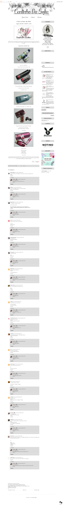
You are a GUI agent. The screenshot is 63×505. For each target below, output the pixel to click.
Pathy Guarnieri (12, 252)
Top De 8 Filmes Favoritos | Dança (49, 100)
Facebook (16, 384)
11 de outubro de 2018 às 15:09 (21, 449)
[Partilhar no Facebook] (23, 165)
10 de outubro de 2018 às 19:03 (16, 381)
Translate (48, 172)
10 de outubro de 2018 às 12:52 (19, 252)
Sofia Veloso (14, 179)
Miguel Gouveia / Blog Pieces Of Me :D (25, 207)
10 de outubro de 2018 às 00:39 (19, 172)
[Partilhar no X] (22, 165)
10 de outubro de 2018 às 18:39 (21, 229)
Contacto (33, 17)
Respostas (12, 177)
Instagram (11, 207)
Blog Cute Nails (12, 443)
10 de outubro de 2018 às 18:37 (21, 179)
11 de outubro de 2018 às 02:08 (18, 436)
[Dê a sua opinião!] (21, 165)
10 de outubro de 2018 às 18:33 (19, 364)
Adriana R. (11, 187)
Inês (10, 381)
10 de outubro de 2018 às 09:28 (19, 202)
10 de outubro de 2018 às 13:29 (18, 268)
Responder (11, 175)
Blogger (36, 497)
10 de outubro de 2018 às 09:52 (16, 220)
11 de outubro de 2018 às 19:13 (21, 463)
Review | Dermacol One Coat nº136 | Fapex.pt (50, 80)
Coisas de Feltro (12, 457)
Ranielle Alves (12, 268)
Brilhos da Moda (12, 224)
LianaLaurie (11, 333)
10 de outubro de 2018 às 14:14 (19, 285)
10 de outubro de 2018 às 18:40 (21, 244)
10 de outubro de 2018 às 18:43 (21, 341)
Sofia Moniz (11, 397)
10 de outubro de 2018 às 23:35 (18, 419)
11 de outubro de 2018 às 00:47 (21, 428)
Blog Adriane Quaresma (13, 368)
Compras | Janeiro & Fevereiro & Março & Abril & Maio (50, 87)
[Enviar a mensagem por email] (20, 165)
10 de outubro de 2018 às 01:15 (17, 187)
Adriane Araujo (12, 364)
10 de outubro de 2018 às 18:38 (21, 194)
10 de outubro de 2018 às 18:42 (21, 310)
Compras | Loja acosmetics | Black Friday (50, 74)
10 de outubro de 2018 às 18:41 (21, 277)
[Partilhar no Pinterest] (24, 165)
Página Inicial (25, 17)
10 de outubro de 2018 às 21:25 (18, 397)
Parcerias (39, 17)
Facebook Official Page (16, 207)
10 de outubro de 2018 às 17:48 (16, 349)
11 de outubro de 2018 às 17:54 (19, 457)
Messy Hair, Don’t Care (13, 305)
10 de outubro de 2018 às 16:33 (21, 318)
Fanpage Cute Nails (12, 443)
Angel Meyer (12, 419)
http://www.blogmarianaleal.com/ (14, 351)
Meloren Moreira (12, 285)
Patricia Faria (12, 436)
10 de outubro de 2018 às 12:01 (20, 237)
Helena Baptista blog (13, 237)
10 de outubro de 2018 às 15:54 (17, 301)
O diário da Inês (12, 384)
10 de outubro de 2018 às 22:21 (21, 373)
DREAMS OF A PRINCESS (13, 239)
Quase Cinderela (12, 172)
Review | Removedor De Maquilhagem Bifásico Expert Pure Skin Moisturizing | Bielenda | (50, 93)
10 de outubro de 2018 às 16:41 (18, 333)
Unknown (11, 301)
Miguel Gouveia (12, 202)
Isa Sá (11, 220)
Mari (11, 349)
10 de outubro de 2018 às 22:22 (21, 404)
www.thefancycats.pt (16, 189)
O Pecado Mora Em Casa (13, 318)
